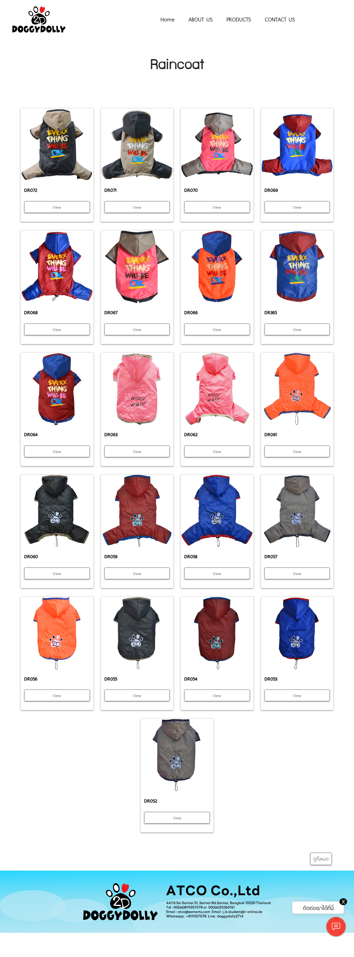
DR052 (150, 800)
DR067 (111, 312)
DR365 (270, 312)
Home (167, 19)
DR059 (111, 556)
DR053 (270, 678)
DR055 (110, 678)
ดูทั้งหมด (321, 858)
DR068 (31, 312)
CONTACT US (280, 19)
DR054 (190, 678)
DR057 (270, 556)
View (57, 207)
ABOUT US (200, 19)
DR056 (30, 678)
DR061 (270, 434)
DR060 (31, 556)
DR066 (191, 312)
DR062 (191, 434)
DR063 (111, 434)
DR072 (30, 190)
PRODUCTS (238, 19)
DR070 (191, 190)
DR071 (110, 190)
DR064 (31, 434)
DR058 (190, 556)
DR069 (271, 190)
